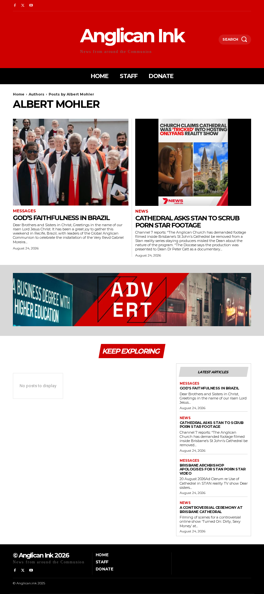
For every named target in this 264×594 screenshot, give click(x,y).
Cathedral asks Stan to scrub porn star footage (187, 221)
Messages (24, 211)
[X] (22, 5)
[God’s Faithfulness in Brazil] (70, 162)
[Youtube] (31, 5)
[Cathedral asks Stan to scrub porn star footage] (193, 162)
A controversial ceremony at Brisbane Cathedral (211, 509)
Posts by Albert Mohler (71, 94)
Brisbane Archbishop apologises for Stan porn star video (213, 469)
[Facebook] (14, 5)
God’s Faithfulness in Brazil (61, 218)
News (141, 211)
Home (18, 94)
